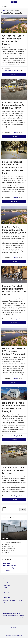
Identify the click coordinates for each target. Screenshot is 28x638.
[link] (14, 530)
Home (3, 10)
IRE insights (15, 132)
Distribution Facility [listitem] (8, 569)
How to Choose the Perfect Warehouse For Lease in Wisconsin (13, 105)
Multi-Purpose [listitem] (7, 564)
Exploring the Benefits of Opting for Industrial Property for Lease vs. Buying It (14, 407)
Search (4, 507)
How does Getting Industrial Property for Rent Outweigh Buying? (14, 230)
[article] (14, 538)
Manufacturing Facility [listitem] (9, 566)
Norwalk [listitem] (6, 584)
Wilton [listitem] (5, 588)
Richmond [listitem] (6, 593)
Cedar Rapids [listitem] (7, 591)
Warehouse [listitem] (6, 571)
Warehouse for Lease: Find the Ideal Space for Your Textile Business (13, 40)
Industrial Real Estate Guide (11, 70)
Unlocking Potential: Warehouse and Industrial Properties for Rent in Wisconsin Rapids (13, 167)
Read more (5, 621)
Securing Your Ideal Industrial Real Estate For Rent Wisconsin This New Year (14, 290)
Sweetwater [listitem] (7, 586)
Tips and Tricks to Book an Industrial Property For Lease (14, 470)
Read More (14, 74)
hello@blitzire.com (8, 606)
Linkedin (15, 628)
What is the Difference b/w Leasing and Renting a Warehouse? (13, 351)
